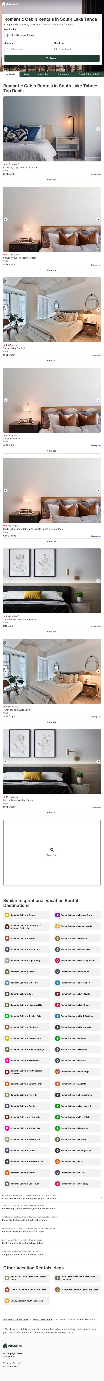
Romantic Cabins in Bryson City (25, 949)
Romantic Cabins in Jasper (23, 938)
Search (53, 58)
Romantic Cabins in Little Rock (24, 983)
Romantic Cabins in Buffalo (73, 1139)
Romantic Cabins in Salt (72, 1161)
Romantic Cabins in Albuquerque (76, 1150)
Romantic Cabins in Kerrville (74, 1049)
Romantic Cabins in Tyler (22, 994)
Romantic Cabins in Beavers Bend (26, 1038)
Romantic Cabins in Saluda (73, 1172)
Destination (10, 29)
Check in (9, 43)
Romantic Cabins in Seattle (73, 1060)
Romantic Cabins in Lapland (23, 1150)
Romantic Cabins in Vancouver (25, 1184)
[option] (52, 128)
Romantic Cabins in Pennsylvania (76, 1095)
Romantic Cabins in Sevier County (26, 1084)
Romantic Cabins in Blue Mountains (27, 1161)
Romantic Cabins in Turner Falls (25, 1128)
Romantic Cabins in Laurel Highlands (78, 960)
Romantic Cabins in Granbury (74, 1184)
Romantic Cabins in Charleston (25, 1027)
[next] (98, 129)
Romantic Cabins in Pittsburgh (75, 1071)
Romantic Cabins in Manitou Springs (27, 1049)
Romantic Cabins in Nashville (74, 1128)
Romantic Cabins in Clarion (23, 1172)
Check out (59, 43)
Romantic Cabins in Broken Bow (75, 983)
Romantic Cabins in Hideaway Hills (26, 1005)
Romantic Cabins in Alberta (73, 1038)
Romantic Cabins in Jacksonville (25, 1117)
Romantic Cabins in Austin (23, 1106)
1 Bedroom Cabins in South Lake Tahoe (28, 1289)
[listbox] (52, 128)
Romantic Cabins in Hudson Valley (76, 1027)
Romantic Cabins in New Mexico (25, 1060)
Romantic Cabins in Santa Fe (24, 971)
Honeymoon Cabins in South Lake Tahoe (79, 1289)
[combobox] (52, 35)
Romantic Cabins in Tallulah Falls (26, 1016)
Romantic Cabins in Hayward (74, 938)
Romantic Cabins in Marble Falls (75, 1117)
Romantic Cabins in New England (26, 1139)
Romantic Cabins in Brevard (23, 915)
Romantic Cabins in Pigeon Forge (26, 960)
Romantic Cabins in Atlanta (73, 1084)
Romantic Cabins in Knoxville (24, 1095)
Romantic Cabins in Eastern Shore (76, 915)
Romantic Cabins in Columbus (75, 971)
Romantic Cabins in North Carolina (77, 1016)
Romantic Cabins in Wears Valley (76, 949)
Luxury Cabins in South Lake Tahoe (27, 1301)
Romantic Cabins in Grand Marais (76, 926)
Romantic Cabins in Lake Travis (75, 1005)
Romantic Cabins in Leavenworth (76, 1106)
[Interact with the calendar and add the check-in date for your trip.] (7, 49)
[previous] (6, 129)
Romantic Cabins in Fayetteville (75, 994)
